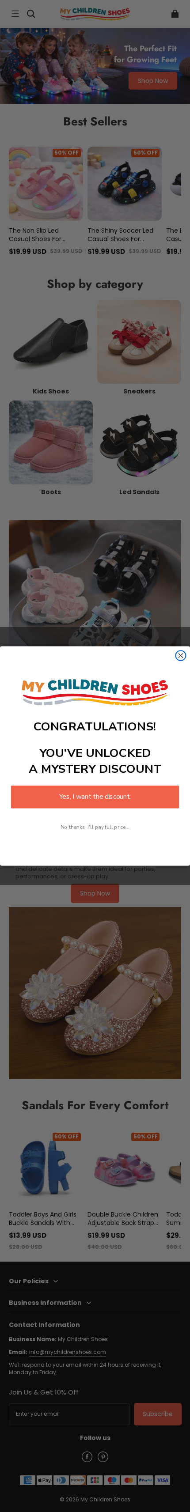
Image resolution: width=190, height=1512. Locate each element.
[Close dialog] (181, 655)
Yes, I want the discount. (95, 796)
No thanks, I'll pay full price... (95, 827)
